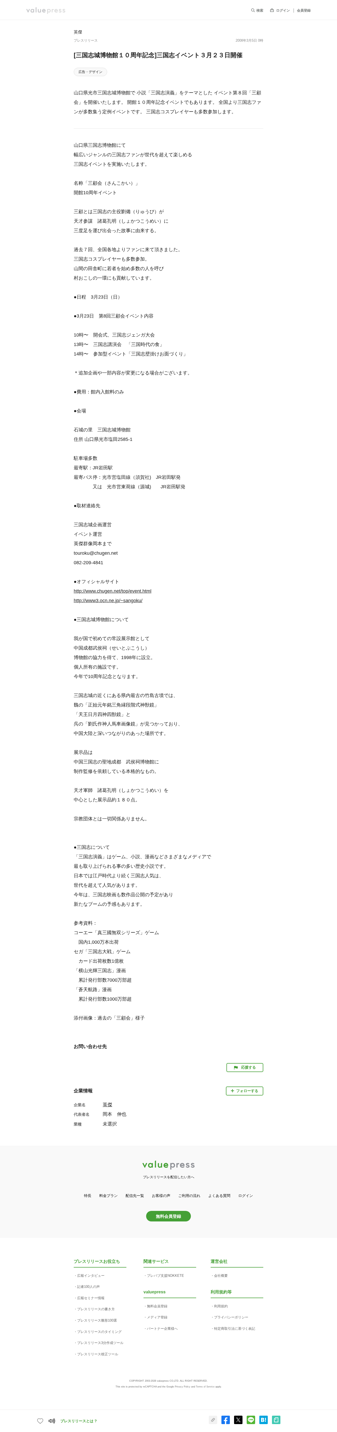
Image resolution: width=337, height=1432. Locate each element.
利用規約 (221, 1306)
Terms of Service (205, 1386)
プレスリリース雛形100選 (97, 1320)
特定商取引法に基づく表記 (234, 1329)
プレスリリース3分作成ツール (100, 1343)
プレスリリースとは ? (78, 1421)
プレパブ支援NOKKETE (165, 1276)
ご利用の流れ (189, 1196)
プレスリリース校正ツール (97, 1354)
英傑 (78, 32)
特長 (87, 1196)
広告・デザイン (90, 72)
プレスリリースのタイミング (99, 1332)
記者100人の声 (88, 1287)
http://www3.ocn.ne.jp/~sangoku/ (108, 600)
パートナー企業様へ (162, 1329)
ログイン (283, 10)
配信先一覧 (135, 1196)
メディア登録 (157, 1317)
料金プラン (108, 1196)
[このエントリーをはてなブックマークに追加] (263, 1423)
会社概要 (221, 1276)
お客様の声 (161, 1196)
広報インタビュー (91, 1276)
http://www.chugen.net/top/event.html (112, 591)
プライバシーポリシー (231, 1317)
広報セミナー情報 (91, 1298)
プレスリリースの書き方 (96, 1309)
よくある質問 (219, 1196)
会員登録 (304, 10)
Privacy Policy (182, 1386)
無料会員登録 (168, 1216)
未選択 (110, 1124)
